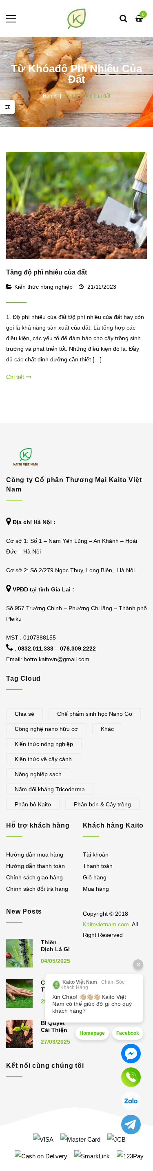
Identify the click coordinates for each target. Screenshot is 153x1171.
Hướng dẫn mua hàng (34, 854)
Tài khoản (96, 854)
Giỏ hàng (94, 877)
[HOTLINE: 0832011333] (131, 1077)
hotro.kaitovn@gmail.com (56, 659)
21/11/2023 (101, 286)
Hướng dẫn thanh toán (35, 866)
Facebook (127, 1033)
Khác (107, 729)
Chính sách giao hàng (34, 877)
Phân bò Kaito (33, 804)
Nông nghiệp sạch (38, 774)
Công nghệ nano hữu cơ (46, 729)
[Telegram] (131, 1124)
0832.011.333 (35, 648)
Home (49, 96)
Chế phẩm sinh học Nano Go (94, 714)
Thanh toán (98, 866)
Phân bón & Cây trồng (102, 804)
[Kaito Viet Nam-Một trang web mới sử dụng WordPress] (76, 18)
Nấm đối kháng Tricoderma (50, 789)
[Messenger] (131, 1053)
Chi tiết (16, 377)
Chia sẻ (24, 714)
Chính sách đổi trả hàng (37, 888)
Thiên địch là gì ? (55, 949)
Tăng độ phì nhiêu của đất (46, 272)
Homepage (92, 1033)
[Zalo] (131, 1101)
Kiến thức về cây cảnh (43, 759)
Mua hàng (96, 888)
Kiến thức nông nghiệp (43, 286)
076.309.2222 (78, 648)
